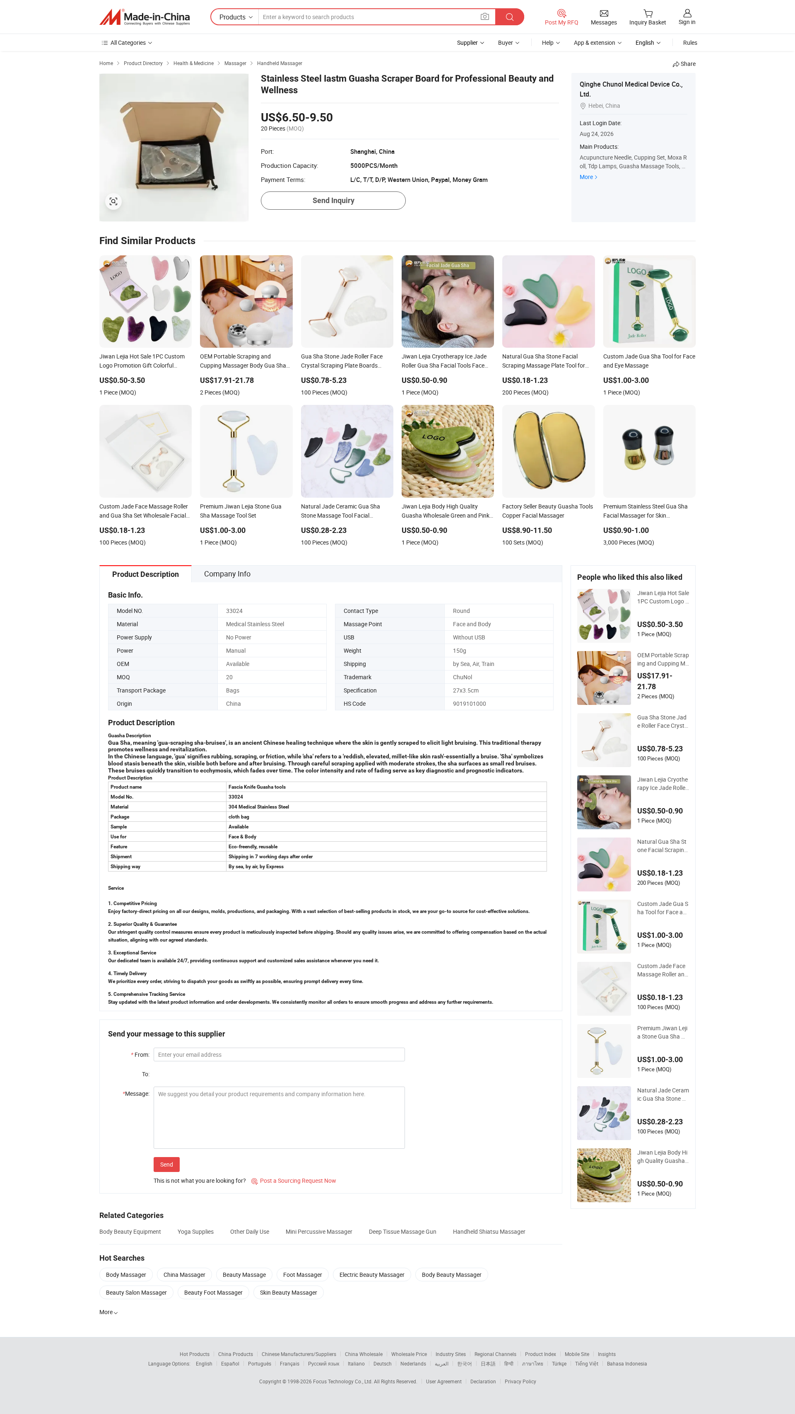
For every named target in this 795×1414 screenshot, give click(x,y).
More (586, 177)
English (204, 1363)
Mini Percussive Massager (319, 1231)
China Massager (184, 1274)
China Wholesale (364, 1354)
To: (145, 1074)
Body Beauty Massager (452, 1274)
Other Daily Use (249, 1231)
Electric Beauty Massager (372, 1274)
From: (140, 1054)
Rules (690, 42)
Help (548, 42)
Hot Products (195, 1354)
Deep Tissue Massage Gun (402, 1231)
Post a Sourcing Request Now (293, 1180)
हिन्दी (508, 1363)
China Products (235, 1354)
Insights (607, 1354)
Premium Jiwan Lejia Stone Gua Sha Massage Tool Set (662, 1032)
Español (230, 1363)
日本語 (488, 1363)
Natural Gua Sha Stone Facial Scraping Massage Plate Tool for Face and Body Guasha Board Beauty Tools (663, 846)
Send (166, 1164)
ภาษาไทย (532, 1363)
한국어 (464, 1363)
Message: (136, 1093)
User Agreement (444, 1381)
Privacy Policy (520, 1381)
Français (289, 1363)
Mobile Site (577, 1354)
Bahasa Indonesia (627, 1363)
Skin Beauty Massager (288, 1292)
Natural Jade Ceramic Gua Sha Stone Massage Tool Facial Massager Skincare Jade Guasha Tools (663, 1094)
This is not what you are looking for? (200, 1180)
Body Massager (126, 1274)
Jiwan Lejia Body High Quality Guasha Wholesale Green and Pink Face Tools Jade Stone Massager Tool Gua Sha (662, 1156)
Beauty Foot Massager (213, 1292)
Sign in (687, 22)
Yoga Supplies (196, 1231)
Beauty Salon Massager (136, 1292)
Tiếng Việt (586, 1363)
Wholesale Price (409, 1354)
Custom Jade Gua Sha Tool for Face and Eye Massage (662, 908)
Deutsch (382, 1363)
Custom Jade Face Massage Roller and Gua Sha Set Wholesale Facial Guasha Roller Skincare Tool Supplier (663, 970)
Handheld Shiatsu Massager (489, 1231)
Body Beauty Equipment (130, 1231)
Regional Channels (495, 1354)
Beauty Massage (244, 1274)
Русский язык (323, 1363)
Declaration (483, 1381)
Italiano (356, 1363)
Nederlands (413, 1363)
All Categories (128, 42)
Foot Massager (302, 1274)
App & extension (594, 42)
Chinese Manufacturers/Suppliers (299, 1354)
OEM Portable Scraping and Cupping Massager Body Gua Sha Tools (663, 659)
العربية (441, 1363)
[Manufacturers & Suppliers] (144, 17)
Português (259, 1363)
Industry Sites (451, 1354)
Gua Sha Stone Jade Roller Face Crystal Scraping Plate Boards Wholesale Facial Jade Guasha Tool (663, 721)
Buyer (505, 42)
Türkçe (559, 1363)
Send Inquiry (333, 200)
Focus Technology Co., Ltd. (343, 1381)
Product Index (540, 1354)
